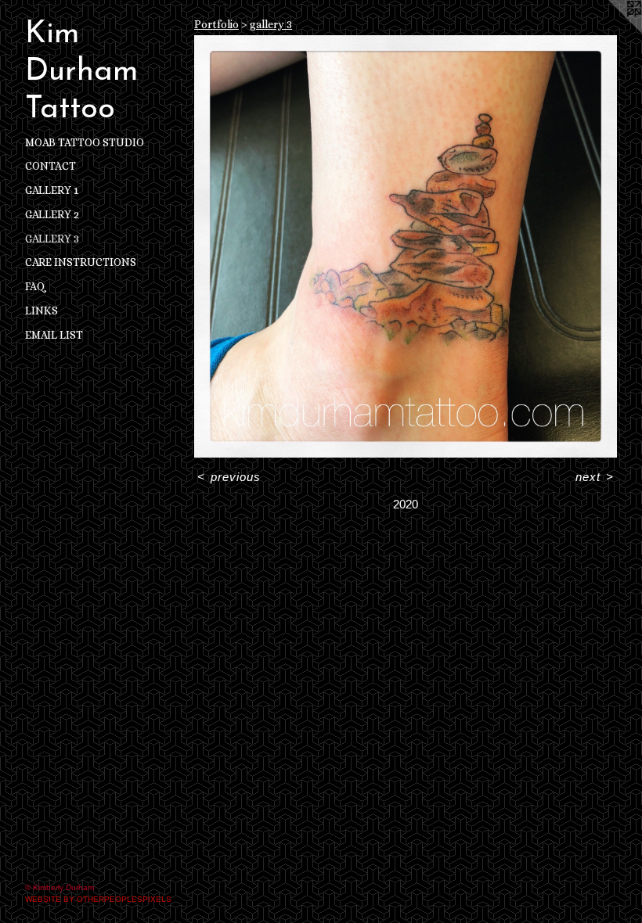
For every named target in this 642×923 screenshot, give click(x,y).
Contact (50, 166)
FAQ (35, 286)
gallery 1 (51, 190)
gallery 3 (52, 238)
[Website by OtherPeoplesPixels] (610, 31)
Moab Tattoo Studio (84, 142)
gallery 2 (52, 214)
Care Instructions (80, 262)
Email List (54, 335)
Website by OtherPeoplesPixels (98, 899)
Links (41, 310)
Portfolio (216, 24)
